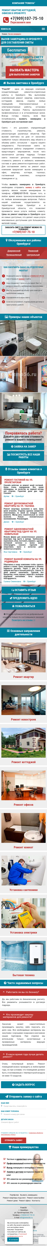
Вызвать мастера (24, 72)
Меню (43, 27)
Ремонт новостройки (35, 1198)
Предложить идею (24, 598)
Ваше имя (5, 1103)
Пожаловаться (25, 606)
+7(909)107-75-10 (26, 18)
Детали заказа (7, 1119)
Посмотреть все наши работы (25, 456)
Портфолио (14, 1195)
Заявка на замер (24, 446)
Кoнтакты (36, 1201)
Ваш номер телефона (10, 1111)
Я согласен (13, 1240)
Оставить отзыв (25, 590)
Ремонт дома (12, 1201)
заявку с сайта (33, 187)
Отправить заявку (13, 1140)
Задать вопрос (25, 1084)
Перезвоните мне (20, 22)
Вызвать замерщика (28, 1195)
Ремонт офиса (25, 1201)
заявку (21, 279)
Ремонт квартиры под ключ (14, 1198)
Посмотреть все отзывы (22, 620)
